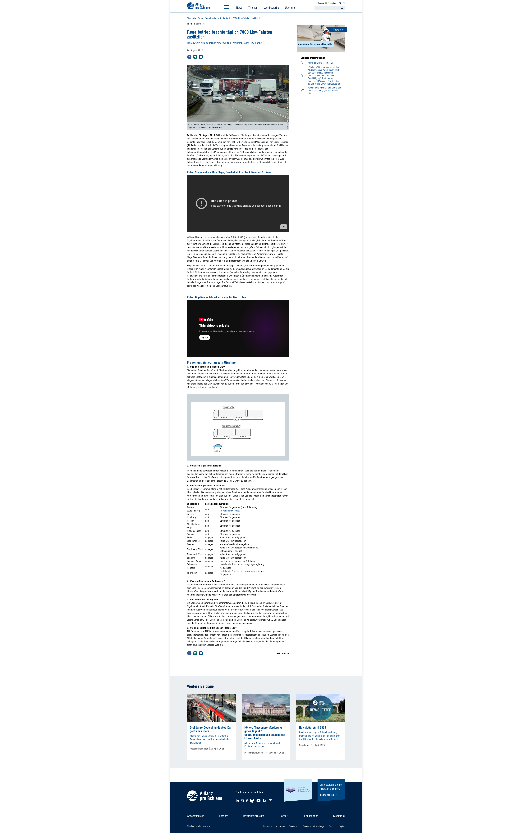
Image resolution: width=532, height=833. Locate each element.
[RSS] (265, 800)
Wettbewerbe (271, 7)
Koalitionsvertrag (231, 510)
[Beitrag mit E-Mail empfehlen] (201, 57)
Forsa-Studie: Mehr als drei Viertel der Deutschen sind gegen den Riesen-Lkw (324, 90)
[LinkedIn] (238, 800)
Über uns (290, 7)
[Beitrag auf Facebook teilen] (189, 57)
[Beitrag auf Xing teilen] (195, 57)
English (341, 826)
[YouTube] (258, 800)
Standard (200, 23)
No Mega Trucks (223, 623)
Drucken (285, 653)
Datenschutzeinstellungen (314, 826)
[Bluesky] (252, 803)
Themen (253, 7)
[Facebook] (247, 800)
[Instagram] (242, 801)
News (239, 7)
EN (343, 3)
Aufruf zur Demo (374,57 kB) (320, 62)
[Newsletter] (271, 800)
